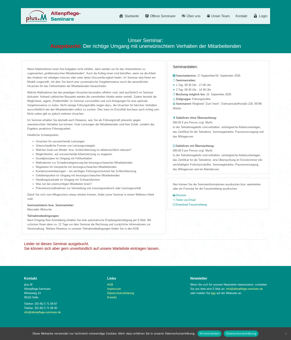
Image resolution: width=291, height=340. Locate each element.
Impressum (114, 288)
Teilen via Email (186, 199)
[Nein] (286, 333)
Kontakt (241, 16)
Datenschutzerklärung (120, 293)
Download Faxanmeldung (191, 204)
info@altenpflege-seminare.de (42, 312)
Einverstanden (209, 333)
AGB (110, 284)
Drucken (181, 195)
